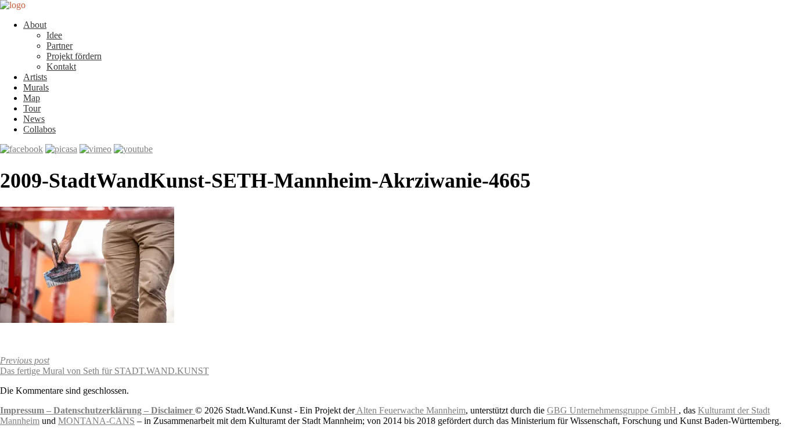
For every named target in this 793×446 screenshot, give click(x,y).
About (34, 25)
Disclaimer (173, 410)
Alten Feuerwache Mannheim (410, 410)
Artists (35, 77)
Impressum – (26, 410)
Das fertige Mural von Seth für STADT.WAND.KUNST (104, 365)
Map (31, 98)
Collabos (39, 129)
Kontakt (61, 66)
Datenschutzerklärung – (102, 410)
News (34, 119)
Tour (32, 108)
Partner (59, 46)
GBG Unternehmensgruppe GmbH (613, 410)
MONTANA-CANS (96, 421)
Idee (54, 35)
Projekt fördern (74, 56)
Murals (36, 87)
